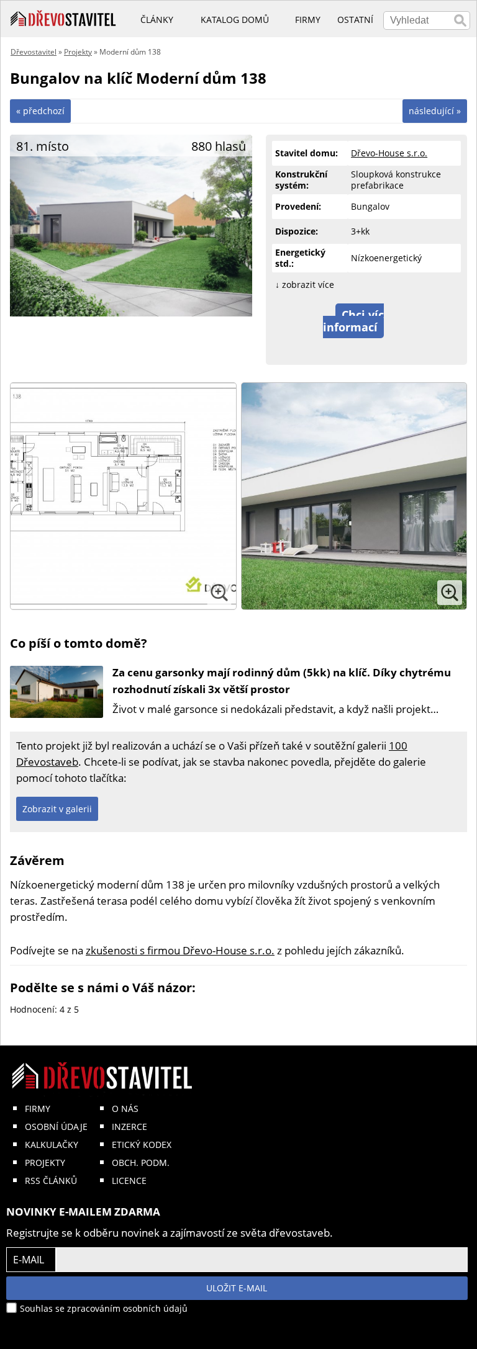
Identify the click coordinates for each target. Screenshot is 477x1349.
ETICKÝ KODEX (141, 1144)
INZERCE (129, 1126)
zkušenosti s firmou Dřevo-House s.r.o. (180, 950)
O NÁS (125, 1108)
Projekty (78, 52)
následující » (435, 111)
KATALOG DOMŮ (235, 19)
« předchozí (40, 111)
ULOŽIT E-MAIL (236, 1288)
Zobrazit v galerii (57, 809)
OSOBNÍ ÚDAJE (56, 1126)
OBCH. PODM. (141, 1162)
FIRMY (37, 1108)
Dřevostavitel (34, 52)
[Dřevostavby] (63, 18)
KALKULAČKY (51, 1144)
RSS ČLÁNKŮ (51, 1180)
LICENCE (129, 1180)
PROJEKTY (45, 1162)
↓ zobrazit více (304, 284)
